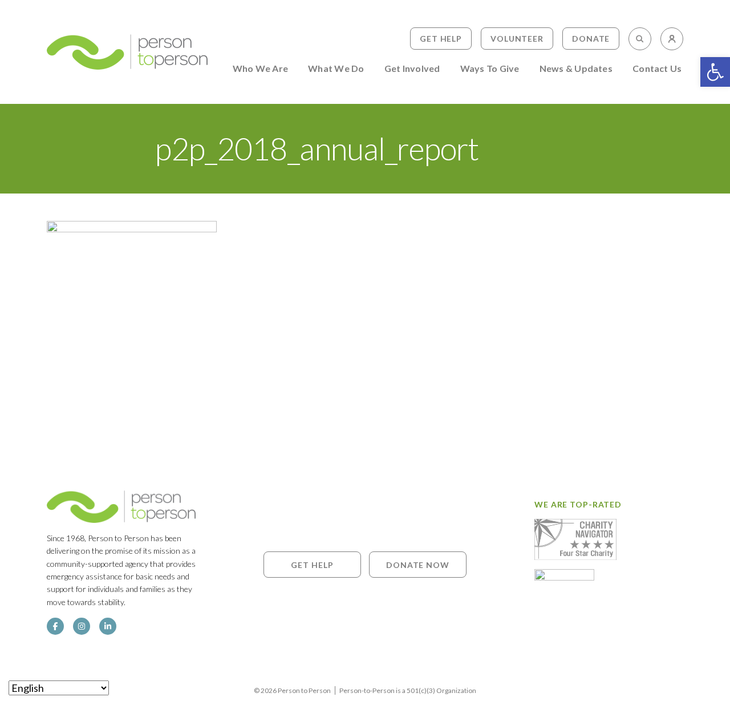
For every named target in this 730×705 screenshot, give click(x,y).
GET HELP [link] (312, 565)
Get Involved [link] (412, 69)
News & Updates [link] (576, 69)
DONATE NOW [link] (417, 565)
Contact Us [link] (657, 69)
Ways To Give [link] (490, 69)
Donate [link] (591, 38)
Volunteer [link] (517, 38)
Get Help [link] (441, 38)
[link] (715, 72)
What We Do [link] (336, 69)
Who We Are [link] (260, 69)
